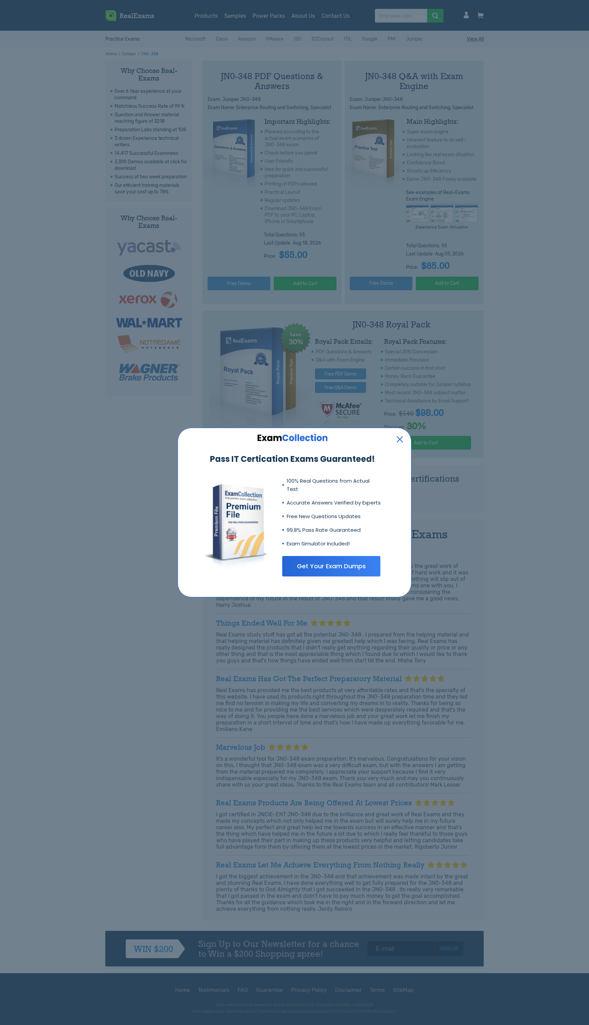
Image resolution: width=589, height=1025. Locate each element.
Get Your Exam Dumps (331, 566)
